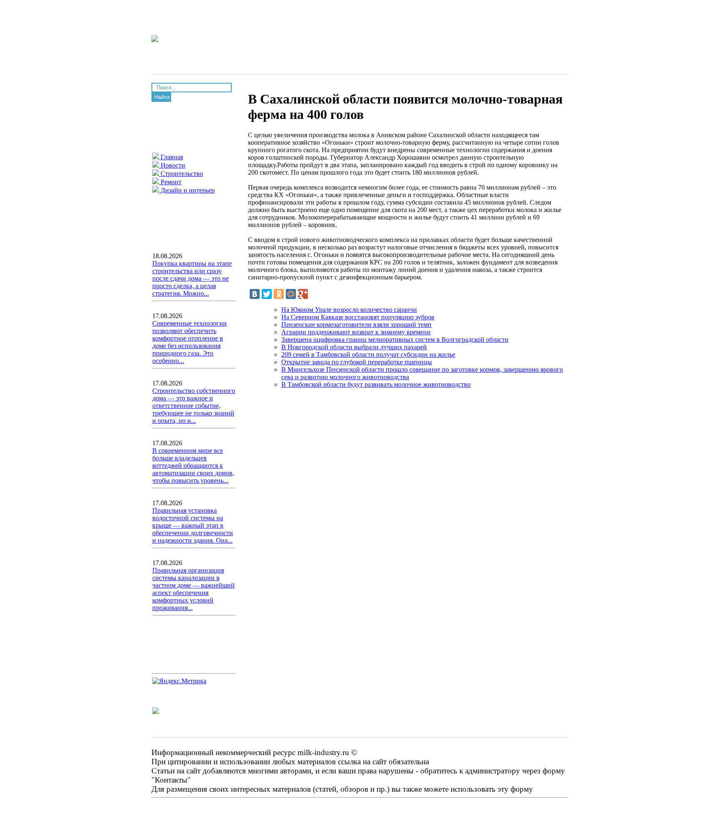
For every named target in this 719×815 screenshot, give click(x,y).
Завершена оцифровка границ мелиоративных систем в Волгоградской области (394, 339)
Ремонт (170, 181)
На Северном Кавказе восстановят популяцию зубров (357, 317)
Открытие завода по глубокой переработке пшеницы (356, 362)
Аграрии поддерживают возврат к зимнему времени (356, 332)
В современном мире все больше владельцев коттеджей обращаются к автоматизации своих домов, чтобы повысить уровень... (193, 465)
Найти (161, 97)
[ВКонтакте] (255, 294)
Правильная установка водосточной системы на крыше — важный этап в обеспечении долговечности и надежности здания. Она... (192, 525)
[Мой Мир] (291, 294)
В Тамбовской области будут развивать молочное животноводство (376, 384)
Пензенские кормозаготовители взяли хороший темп (356, 324)
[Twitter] (267, 294)
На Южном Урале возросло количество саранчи (349, 309)
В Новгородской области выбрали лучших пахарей (354, 347)
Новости (172, 165)
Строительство (181, 173)
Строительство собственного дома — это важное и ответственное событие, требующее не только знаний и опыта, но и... (193, 405)
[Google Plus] (303, 294)
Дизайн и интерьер (187, 190)
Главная (171, 157)
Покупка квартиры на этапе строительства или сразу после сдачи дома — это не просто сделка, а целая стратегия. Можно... (192, 278)
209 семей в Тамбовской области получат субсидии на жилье (368, 354)
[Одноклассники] (279, 294)
